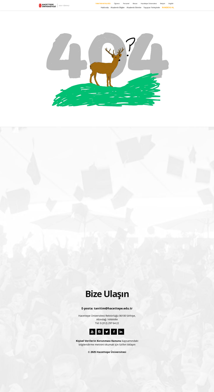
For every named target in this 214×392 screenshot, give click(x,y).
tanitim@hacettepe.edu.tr (113, 308)
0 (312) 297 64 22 (109, 323)
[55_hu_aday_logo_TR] (54, 6)
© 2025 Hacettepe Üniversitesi (107, 352)
